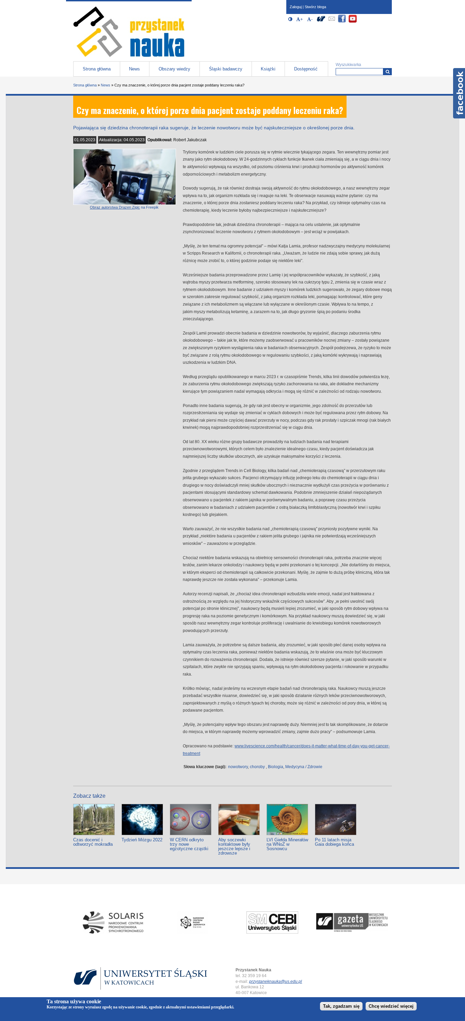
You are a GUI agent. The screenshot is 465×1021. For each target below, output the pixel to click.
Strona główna (97, 68)
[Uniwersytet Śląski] (321, 21)
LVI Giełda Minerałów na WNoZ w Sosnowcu (287, 844)
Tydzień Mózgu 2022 (142, 839)
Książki (268, 68)
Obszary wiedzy (174, 68)
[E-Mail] (331, 21)
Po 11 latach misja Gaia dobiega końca (334, 842)
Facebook (459, 93)
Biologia (275, 766)
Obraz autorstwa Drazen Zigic (115, 207)
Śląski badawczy (225, 68)
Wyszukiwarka (348, 64)
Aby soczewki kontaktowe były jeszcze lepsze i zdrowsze (234, 846)
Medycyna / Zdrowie (303, 766)
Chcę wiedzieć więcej (391, 1006)
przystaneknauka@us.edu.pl (275, 981)
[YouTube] (353, 21)
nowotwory (238, 766)
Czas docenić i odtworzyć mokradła (93, 842)
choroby (257, 766)
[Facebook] (342, 21)
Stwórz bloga (315, 7)
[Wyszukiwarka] (387, 71)
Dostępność (306, 68)
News (134, 68)
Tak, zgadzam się (341, 1006)
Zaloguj (296, 7)
